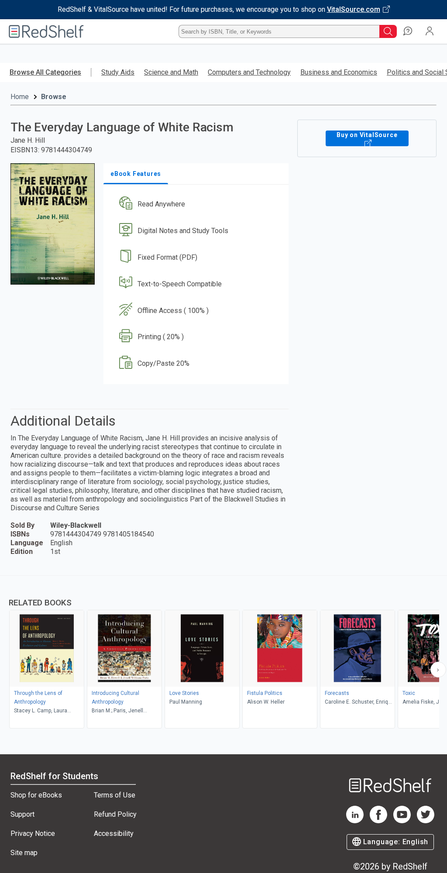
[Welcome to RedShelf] (46, 31)
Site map (24, 853)
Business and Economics (338, 72)
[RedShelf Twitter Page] (425, 821)
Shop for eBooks (36, 795)
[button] (195, 204)
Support (22, 814)
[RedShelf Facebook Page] (378, 821)
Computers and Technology (249, 72)
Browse (53, 97)
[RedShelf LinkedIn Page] (355, 821)
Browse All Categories (45, 72)
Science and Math (171, 72)
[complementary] (223, 653)
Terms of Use (114, 795)
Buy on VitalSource (367, 134)
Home (19, 97)
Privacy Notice (32, 833)
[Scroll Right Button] (438, 669)
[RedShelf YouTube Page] (402, 821)
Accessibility (114, 833)
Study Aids (117, 72)
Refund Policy (115, 814)
